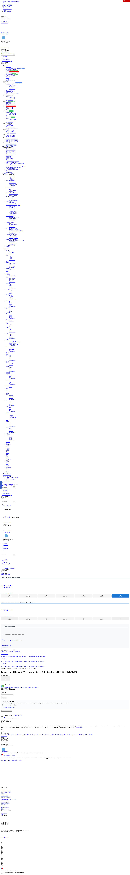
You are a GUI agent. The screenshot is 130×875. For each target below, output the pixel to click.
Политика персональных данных (8, 760)
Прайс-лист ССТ (0, 485)
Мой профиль (4, 813)
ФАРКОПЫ (3, 658)
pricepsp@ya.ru (5, 647)
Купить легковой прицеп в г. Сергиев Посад (11, 651)
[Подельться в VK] (1, 754)
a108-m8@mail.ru (6, 645)
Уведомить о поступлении (6, 710)
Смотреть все (4, 736)
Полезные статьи (4, 800)
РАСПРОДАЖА (41, 656)
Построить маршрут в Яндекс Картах (11, 640)
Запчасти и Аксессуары (20, 656)
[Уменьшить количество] (1, 693)
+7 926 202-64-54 (4, 48)
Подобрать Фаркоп (5, 803)
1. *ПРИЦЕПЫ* (4, 654)
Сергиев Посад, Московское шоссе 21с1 (6, 18)
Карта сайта (19, 760)
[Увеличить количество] (1, 696)
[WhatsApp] (3, 686)
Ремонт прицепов (5, 802)
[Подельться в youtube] (2, 754)
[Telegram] (1, 686)
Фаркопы (28, 656)
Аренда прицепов (5, 807)
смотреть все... (12, 89)
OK (1, 873)
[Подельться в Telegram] (3, 37)
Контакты (3, 805)
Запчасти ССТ (4, 804)
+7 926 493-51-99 (4, 21)
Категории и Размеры (10, 656)
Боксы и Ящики (34, 656)
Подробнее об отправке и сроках (8, 707)
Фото (2, 808)
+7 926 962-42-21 (4, 23)
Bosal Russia (3, 663)
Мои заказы (3, 814)
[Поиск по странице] (14, 55)
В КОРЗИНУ (3, 697)
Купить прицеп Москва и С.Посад (8, 799)
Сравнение (7, 679)
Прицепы (3, 656)
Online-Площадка (5, 809)
